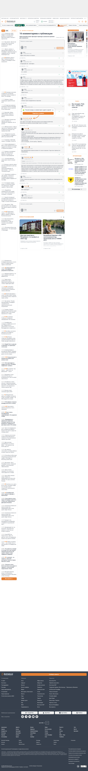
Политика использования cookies (75, 755)
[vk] (29, 716)
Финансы (39, 700)
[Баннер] (20, 25)
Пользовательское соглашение (74, 749)
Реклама (3, 687)
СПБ (7, 30)
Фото (38, 707)
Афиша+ (23, 683)
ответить (23, 58)
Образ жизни (40, 680)
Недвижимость (25, 707)
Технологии (40, 696)
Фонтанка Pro (52, 680)
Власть (23, 693)
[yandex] (36, 716)
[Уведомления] (82, 21)
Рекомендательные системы (74, 757)
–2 (63, 86)
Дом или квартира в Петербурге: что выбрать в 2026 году (29, 237)
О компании (4, 691)
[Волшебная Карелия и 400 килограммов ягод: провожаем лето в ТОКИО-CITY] (54, 226)
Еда (22, 702)
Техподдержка (4, 685)
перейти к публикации (27, 30)
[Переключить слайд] (86, 37)
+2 (59, 66)
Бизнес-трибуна (25, 687)
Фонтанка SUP (5, 18)
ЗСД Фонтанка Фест (65, 18)
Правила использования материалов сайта (77, 753)
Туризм (39, 698)
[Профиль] (85, 21)
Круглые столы (53, 702)
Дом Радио (52, 698)
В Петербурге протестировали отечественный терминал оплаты (75, 45)
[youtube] (33, 716)
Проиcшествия (41, 689)
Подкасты (39, 687)
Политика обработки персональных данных (77, 751)
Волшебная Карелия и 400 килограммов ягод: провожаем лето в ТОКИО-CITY (53, 238)
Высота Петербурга (54, 704)
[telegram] (26, 716)
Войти (25, 210)
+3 (59, 125)
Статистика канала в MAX (7, 696)
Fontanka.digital (53, 696)
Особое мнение (41, 685)
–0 (63, 58)
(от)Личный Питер (14, 18)
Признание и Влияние (45, 18)
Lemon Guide (56, 18)
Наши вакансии (5, 693)
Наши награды (71, 763)
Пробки (44, 21)
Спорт (38, 691)
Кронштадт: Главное (54, 700)
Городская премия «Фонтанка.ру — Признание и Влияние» (63, 687)
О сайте (3, 680)
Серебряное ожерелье (33, 18)
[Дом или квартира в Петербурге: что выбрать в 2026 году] (30, 226)
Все (3, 30)
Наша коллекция (53, 691)
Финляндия (40, 702)
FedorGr (25, 128)
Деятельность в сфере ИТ (73, 759)
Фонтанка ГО (23, 18)
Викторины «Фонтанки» (27, 691)
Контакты (3, 683)
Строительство (41, 693)
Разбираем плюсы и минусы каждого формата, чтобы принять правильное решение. (30, 242)
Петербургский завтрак (77, 18)
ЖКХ (22, 704)
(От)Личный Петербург (54, 689)
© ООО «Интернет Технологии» (35, 765)
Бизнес (23, 685)
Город (22, 698)
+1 (59, 183)
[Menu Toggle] (2, 21)
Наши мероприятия (6, 689)
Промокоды (77, 156)
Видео (22, 689)
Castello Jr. (26, 147)
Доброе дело (24, 700)
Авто (22, 680)
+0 (59, 58)
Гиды (22, 696)
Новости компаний (27, 217)
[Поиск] (79, 21)
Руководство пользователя (73, 761)
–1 (63, 94)
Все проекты (52, 707)
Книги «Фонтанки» (53, 693)
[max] (22, 716)
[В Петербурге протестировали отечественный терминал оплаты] (76, 37)
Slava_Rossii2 (25, 118)
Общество (39, 683)
